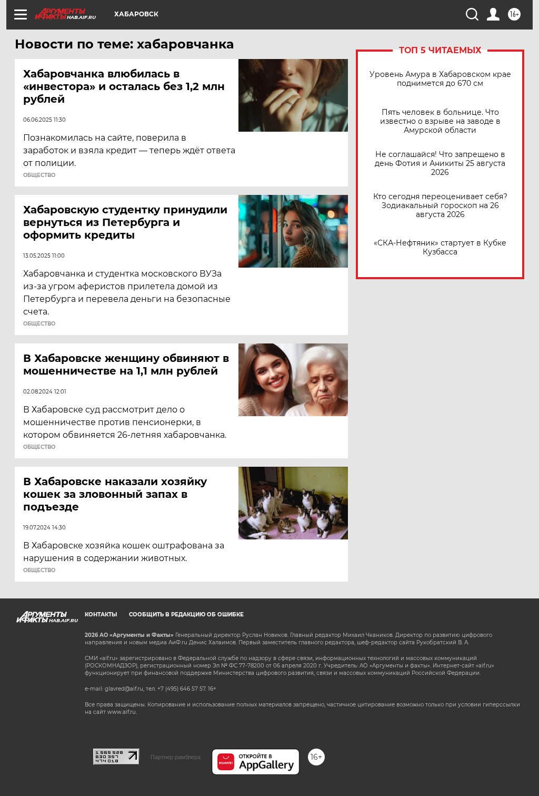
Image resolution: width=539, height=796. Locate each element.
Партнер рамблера (176, 757)
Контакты (101, 614)
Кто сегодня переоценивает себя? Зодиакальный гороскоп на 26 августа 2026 (440, 205)
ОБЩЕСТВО (39, 175)
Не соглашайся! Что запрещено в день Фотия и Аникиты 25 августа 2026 (440, 163)
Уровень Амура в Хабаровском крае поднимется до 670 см (440, 79)
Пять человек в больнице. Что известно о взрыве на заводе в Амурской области (440, 121)
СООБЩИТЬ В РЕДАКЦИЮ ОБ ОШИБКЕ (186, 614)
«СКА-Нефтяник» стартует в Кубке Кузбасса (440, 248)
